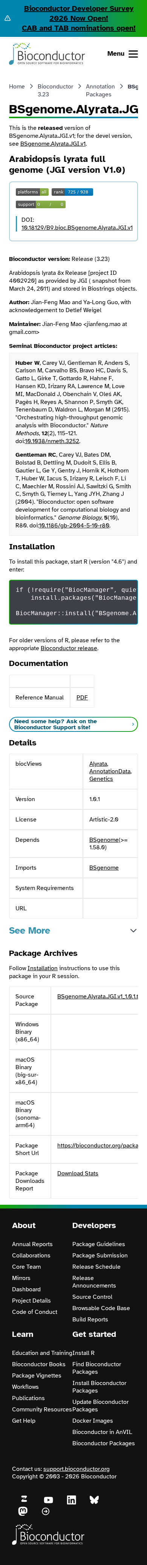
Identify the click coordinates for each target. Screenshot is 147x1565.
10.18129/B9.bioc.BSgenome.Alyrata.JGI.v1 (77, 228)
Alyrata (98, 764)
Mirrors (21, 1278)
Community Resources (42, 1409)
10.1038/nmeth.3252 (52, 441)
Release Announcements (94, 1281)
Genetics (101, 779)
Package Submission (100, 1255)
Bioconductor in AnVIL (102, 1432)
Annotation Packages (100, 90)
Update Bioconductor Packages (100, 1405)
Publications (28, 1398)
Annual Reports (32, 1244)
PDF (82, 697)
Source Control (92, 1297)
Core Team (26, 1267)
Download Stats (77, 1173)
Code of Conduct (34, 1312)
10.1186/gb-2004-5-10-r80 (74, 525)
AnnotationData (109, 771)
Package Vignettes (36, 1375)
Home (17, 86)
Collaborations (31, 1255)
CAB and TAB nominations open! (79, 28)
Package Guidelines (98, 1244)
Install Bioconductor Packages (99, 1386)
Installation (43, 968)
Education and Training (42, 1353)
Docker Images (92, 1421)
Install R (83, 1353)
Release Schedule (96, 1267)
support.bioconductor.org (76, 1469)
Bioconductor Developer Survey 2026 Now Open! (78, 13)
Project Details (31, 1300)
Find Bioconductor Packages (96, 1368)
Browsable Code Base (101, 1308)
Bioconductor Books (39, 1364)
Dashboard (26, 1289)
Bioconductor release (69, 648)
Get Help (23, 1421)
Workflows (25, 1387)
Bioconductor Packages (103, 1443)
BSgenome (104, 840)
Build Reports (90, 1319)
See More (29, 930)
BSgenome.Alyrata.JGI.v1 (53, 144)
